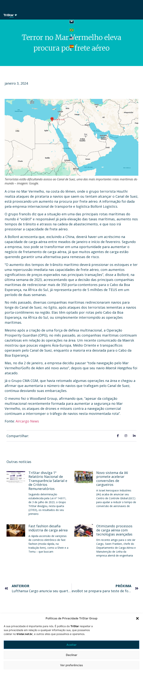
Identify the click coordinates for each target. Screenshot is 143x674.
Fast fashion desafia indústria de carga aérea (48, 528)
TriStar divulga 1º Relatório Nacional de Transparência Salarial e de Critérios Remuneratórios (47, 480)
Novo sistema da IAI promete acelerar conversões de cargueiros (112, 478)
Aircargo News (27, 421)
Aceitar (71, 644)
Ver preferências (71, 665)
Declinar (71, 655)
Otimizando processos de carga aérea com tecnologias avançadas (114, 530)
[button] (137, 618)
